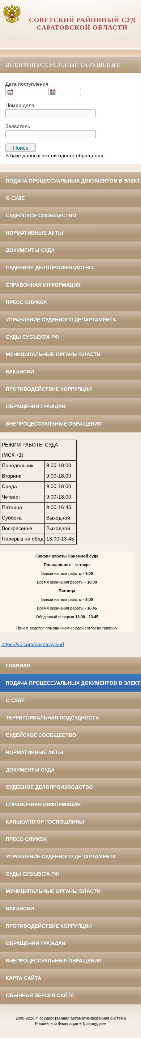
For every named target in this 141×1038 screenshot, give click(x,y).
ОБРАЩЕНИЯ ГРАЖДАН (35, 406)
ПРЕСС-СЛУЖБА (26, 302)
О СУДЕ (15, 198)
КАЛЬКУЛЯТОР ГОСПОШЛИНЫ (45, 822)
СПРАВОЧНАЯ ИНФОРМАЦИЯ (43, 285)
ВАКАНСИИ (20, 372)
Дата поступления (26, 84)
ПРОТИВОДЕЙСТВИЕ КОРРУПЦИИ (49, 389)
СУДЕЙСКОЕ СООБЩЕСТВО (41, 215)
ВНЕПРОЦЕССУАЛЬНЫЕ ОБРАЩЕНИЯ (54, 424)
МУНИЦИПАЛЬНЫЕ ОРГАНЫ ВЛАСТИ (53, 354)
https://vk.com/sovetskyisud (32, 644)
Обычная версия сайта (40, 995)
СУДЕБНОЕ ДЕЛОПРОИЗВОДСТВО (49, 267)
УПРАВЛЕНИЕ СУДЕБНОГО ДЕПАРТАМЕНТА (61, 319)
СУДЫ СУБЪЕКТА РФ (32, 337)
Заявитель (17, 126)
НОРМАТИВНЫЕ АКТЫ (34, 233)
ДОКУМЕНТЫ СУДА (30, 250)
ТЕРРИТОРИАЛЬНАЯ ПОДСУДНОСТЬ (52, 718)
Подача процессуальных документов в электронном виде (73, 181)
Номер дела (19, 105)
